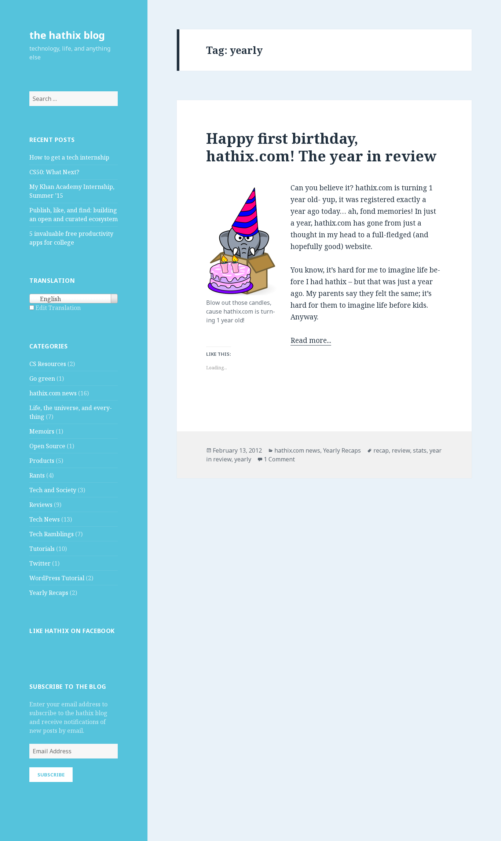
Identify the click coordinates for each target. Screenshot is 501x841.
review (401, 450)
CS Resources (47, 364)
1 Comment (279, 459)
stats (420, 450)
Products (41, 461)
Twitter (40, 563)
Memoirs (41, 431)
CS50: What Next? (54, 172)
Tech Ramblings (51, 534)
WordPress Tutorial (56, 578)
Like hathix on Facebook (72, 631)
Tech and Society (52, 490)
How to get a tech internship (69, 157)
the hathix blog (67, 35)
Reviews (40, 505)
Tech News (44, 519)
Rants (37, 475)
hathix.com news (53, 393)
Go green (42, 378)
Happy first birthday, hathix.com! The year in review (321, 146)
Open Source (47, 446)
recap (381, 450)
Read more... (310, 340)
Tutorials (42, 549)
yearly (242, 459)
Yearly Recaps (48, 593)
